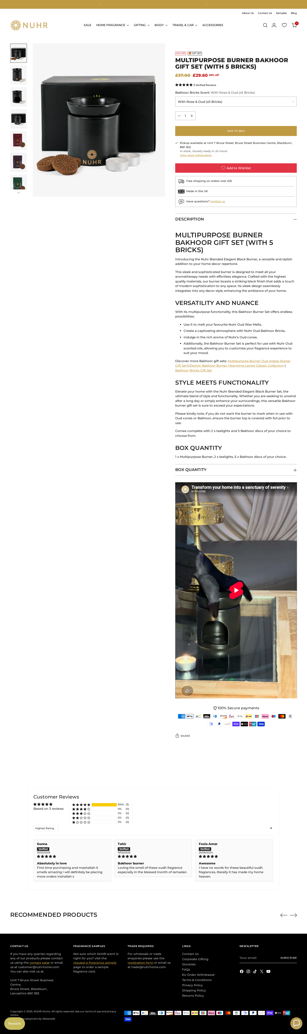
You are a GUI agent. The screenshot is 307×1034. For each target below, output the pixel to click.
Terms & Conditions (197, 980)
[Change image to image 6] (18, 162)
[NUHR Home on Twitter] (262, 972)
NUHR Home (42, 1011)
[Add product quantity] (191, 116)
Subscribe (288, 957)
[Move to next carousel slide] (293, 915)
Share (185, 735)
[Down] (18, 192)
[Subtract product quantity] (179, 116)
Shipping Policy (194, 990)
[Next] (206, 4)
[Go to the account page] (274, 25)
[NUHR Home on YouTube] (268, 972)
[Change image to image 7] (18, 184)
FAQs (186, 969)
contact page (40, 963)
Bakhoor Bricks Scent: (215, 92)
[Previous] (100, 4)
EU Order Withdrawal (198, 975)
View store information (196, 155)
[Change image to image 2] (18, 75)
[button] (184, 85)
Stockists (189, 964)
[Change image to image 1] (18, 53)
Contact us (217, 201)
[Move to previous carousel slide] (283, 915)
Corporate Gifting (195, 959)
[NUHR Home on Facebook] (242, 972)
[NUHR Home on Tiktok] (255, 972)
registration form (140, 963)
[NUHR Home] (29, 25)
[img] (72, 856)
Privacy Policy (192, 985)
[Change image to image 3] (18, 97)
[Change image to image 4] (18, 118)
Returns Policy (193, 995)
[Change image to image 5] (18, 140)
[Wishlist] (284, 25)
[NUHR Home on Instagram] (248, 972)
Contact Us (190, 954)
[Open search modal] (265, 25)
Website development (24, 1018)
